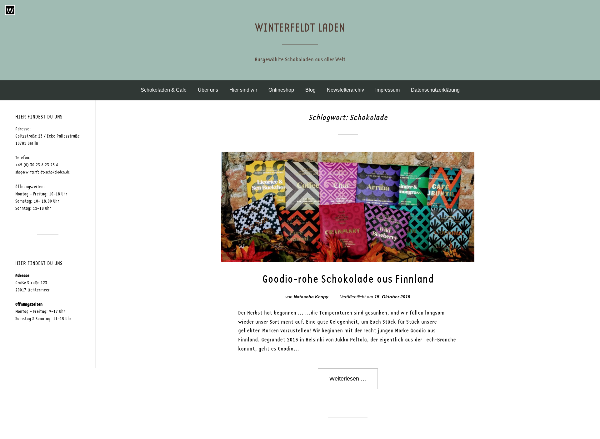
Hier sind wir (243, 90)
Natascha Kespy (311, 296)
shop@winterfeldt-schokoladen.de (42, 172)
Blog (310, 90)
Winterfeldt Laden (300, 28)
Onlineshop (281, 90)
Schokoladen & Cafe (164, 90)
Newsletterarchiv (345, 90)
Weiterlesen (353, 382)
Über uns (208, 90)
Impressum (387, 90)
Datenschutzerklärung (435, 90)
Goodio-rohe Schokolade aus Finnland (348, 279)
